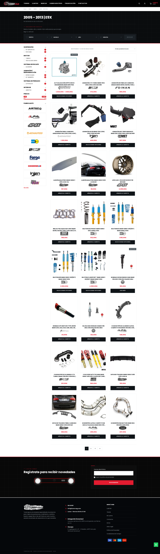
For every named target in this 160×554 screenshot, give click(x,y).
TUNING (26, 3)
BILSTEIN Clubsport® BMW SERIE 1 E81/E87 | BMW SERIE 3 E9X (93, 278)
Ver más (26, 187)
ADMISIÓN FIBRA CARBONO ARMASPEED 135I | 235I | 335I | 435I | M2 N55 (64, 133)
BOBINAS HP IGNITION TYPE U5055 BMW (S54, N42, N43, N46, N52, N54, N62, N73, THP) (64, 328)
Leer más (123, 290)
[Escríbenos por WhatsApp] (156, 545)
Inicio (25, 9)
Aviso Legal (110, 526)
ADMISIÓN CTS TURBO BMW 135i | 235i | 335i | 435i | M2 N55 (93, 84)
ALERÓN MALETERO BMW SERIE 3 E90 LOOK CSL (64, 181)
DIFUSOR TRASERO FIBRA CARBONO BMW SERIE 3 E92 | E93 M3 (64, 424)
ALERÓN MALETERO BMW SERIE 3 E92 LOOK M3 (93, 181)
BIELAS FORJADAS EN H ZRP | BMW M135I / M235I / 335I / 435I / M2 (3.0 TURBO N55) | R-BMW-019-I (64, 230)
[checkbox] (35, 50)
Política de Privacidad (113, 530)
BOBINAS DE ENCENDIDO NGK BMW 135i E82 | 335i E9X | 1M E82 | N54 (122, 278)
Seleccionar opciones (64, 96)
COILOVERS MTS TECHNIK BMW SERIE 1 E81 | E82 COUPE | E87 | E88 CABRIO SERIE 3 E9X (93, 376)
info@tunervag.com (74, 508)
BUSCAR (130, 37)
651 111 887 (71, 505)
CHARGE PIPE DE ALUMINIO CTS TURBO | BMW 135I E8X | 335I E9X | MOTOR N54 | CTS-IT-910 (64, 376)
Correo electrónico (100, 469)
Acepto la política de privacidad (104, 477)
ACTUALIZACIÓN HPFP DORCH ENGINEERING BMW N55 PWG (64, 84)
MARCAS (44, 3)
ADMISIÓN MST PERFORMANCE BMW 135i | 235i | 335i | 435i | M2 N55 (123, 132)
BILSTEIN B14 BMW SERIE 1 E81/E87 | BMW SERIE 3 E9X (122, 230)
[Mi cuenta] (144, 3)
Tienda (109, 512)
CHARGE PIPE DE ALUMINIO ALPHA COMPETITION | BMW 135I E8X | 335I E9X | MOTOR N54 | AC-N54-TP (122, 328)
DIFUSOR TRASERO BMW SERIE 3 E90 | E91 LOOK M (123, 375)
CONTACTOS (82, 3)
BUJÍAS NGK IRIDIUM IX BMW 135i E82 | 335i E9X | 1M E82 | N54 (93, 327)
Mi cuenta (110, 516)
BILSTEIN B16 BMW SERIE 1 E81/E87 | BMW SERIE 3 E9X (64, 278)
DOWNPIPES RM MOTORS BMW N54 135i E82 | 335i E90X (122, 424)
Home (108, 523)
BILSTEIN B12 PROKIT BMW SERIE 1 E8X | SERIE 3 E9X (93, 230)
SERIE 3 (35, 9)
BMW (30, 9)
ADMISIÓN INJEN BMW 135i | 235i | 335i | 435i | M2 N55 (93, 132)
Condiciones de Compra (114, 534)
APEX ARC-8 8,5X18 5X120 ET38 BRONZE (122, 181)
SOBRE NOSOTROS (56, 3)
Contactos (110, 519)
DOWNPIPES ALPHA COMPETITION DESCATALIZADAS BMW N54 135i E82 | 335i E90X (93, 425)
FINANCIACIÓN (70, 3)
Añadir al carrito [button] (93, 96)
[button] (35, 47)
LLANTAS (35, 3)
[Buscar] (139, 3)
